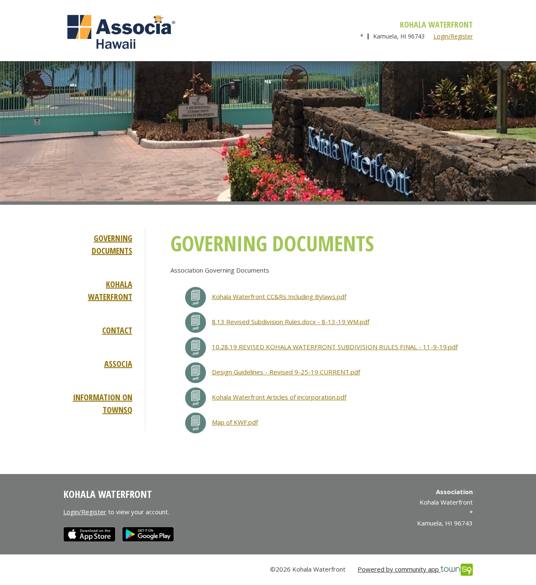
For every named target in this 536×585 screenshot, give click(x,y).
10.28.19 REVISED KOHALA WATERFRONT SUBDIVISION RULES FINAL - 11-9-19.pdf (335, 347)
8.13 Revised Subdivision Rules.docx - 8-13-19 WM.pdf (290, 321)
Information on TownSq (102, 403)
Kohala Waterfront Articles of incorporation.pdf (279, 397)
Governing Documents (112, 244)
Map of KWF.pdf (235, 422)
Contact (117, 330)
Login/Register (453, 36)
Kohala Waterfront (110, 290)
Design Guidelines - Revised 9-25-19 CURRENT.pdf (286, 372)
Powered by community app (399, 569)
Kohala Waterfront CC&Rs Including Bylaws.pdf (279, 296)
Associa (118, 363)
